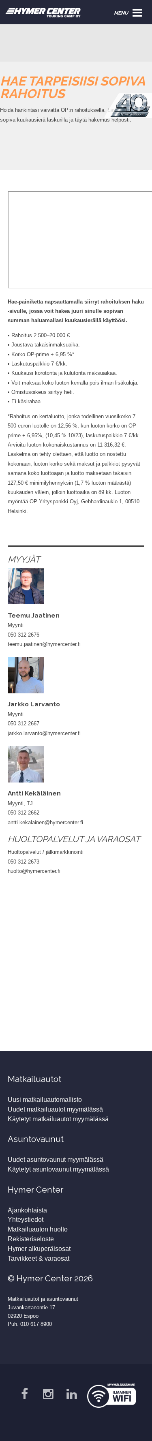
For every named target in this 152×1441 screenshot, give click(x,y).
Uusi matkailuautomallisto (45, 1099)
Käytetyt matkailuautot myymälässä (58, 1119)
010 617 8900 (36, 1324)
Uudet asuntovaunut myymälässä (55, 1159)
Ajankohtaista (27, 1210)
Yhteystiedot (25, 1219)
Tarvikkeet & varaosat (38, 1258)
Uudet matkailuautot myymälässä (55, 1109)
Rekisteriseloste (31, 1239)
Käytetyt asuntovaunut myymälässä (58, 1169)
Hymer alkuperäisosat (39, 1248)
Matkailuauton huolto (38, 1229)
